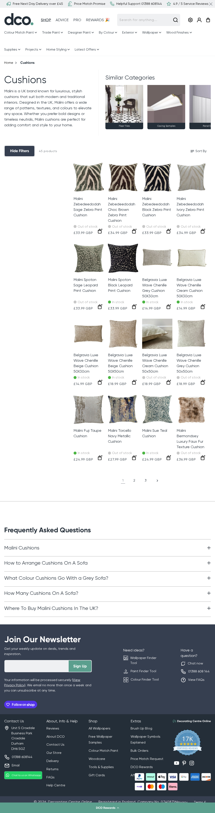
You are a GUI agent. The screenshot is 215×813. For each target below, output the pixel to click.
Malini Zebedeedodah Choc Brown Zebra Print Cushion (121, 209)
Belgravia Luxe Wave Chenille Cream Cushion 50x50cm (155, 363)
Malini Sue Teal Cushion (154, 433)
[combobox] (148, 20)
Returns (52, 769)
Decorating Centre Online (70, 802)
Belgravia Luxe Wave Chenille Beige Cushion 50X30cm (85, 363)
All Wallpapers (99, 728)
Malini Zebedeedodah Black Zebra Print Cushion (156, 206)
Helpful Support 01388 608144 (139, 4)
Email (16, 765)
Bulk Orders (139, 751)
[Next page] (157, 480)
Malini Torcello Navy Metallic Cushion (119, 436)
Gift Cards (97, 775)
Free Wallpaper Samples (100, 740)
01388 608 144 (199, 671)
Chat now (195, 663)
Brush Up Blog (141, 728)
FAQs (50, 777)
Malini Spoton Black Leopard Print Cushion (120, 285)
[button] (107, 808)
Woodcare (97, 759)
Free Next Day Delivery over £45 (38, 4)
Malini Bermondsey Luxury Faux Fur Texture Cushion (190, 438)
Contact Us (55, 744)
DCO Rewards (142, 767)
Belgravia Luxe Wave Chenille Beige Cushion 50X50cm (120, 363)
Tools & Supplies (101, 767)
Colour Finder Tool (145, 679)
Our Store (54, 753)
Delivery (52, 761)
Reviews (52, 728)
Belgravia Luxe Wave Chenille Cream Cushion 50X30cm (190, 287)
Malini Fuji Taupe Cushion (87, 433)
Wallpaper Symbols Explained (145, 740)
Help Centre (55, 785)
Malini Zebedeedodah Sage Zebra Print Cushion (87, 206)
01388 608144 (22, 757)
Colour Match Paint (103, 751)
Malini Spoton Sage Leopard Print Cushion (85, 285)
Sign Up (80, 666)
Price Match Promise (89, 4)
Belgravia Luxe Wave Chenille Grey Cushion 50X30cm (154, 287)
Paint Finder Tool (143, 671)
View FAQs (196, 680)
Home (8, 63)
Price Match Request (147, 759)
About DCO (55, 737)
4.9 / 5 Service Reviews (190, 4)
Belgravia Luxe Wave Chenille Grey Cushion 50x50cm (189, 363)
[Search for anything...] (175, 20)
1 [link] (122, 480)
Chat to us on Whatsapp (26, 775)
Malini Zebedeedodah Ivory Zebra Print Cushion (190, 206)
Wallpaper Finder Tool (143, 660)
